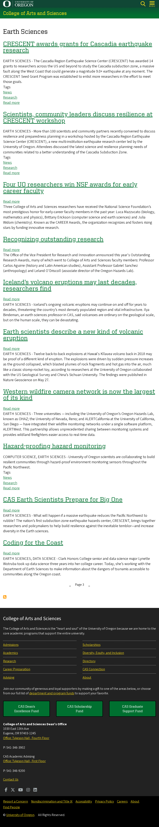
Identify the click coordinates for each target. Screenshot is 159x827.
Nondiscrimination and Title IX (51, 801)
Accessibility (84, 801)
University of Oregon (20, 815)
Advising (8, 677)
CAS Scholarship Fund (79, 709)
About (87, 677)
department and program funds (51, 693)
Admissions (10, 645)
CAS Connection (94, 669)
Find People (11, 807)
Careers (122, 801)
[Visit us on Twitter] (13, 790)
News (7, 92)
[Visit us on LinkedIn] (35, 790)
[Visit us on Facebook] (6, 790)
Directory (89, 661)
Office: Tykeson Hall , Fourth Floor (26, 738)
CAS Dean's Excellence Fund (26, 709)
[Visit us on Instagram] (28, 790)
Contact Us (10, 779)
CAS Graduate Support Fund (132, 709)
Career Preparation (16, 669)
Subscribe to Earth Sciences (4, 597)
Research (10, 97)
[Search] (143, 3)
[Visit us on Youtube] (21, 790)
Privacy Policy (104, 801)
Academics (10, 653)
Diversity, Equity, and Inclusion (103, 653)
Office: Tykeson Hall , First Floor (24, 761)
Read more (11, 102)
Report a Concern (15, 801)
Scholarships (91, 645)
